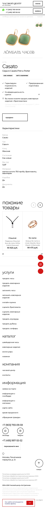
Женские (6, 151)
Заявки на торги (9, 389)
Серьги (5, 144)
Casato (5, 137)
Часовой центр (8, 370)
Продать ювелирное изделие (11, 284)
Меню (37, 3)
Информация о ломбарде (8, 394)
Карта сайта (7, 408)
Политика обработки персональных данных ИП (19, 480)
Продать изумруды (10, 319)
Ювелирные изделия (11, 347)
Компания (11, 364)
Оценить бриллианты (11, 307)
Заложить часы (8, 290)
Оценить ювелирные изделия (11, 313)
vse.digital (39, 500)
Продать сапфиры (10, 328)
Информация (12, 383)
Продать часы (8, 278)
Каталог (9, 336)
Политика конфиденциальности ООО (16, 474)
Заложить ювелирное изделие (11, 296)
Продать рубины (9, 324)
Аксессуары (7, 352)
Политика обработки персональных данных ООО (20, 476)
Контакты (6, 375)
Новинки (6, 356)
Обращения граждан (11, 417)
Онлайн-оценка (9, 302)
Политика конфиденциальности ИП (15, 478)
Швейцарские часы (10, 342)
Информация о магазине (8, 402)
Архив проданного (10, 413)
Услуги (8, 272)
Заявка (38, 11)
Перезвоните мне (11, 446)
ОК (30, 503)
